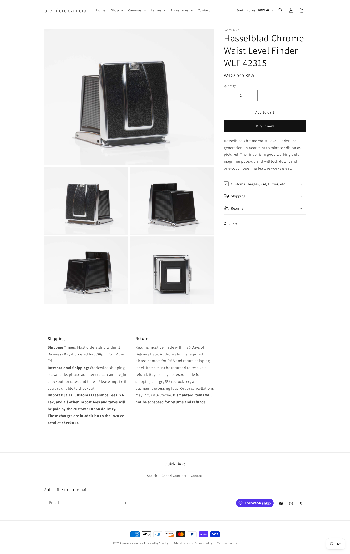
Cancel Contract (174, 475)
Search (152, 475)
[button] (116, 10)
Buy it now (265, 126)
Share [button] (233, 223)
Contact (197, 475)
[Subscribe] (124, 503)
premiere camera (133, 543)
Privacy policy (204, 542)
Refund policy (181, 542)
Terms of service (227, 542)
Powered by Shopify (156, 543)
